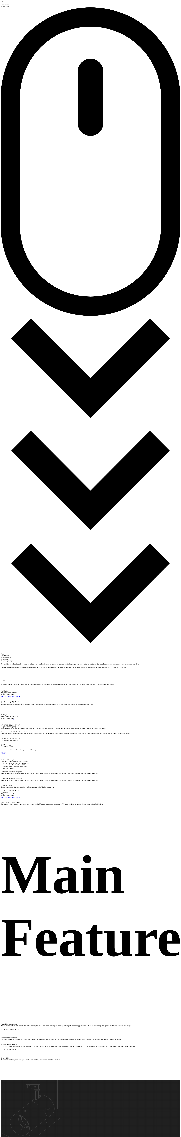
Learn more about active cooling (10, 696)
